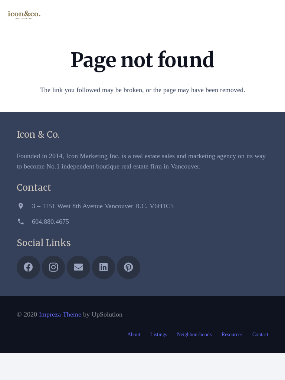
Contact (260, 334)
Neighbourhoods (194, 334)
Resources (232, 334)
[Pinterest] (271, 15)
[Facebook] (218, 15)
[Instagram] (231, 15)
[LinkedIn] (258, 15)
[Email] (245, 15)
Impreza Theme (60, 314)
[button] (202, 15)
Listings (158, 334)
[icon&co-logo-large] (24, 15)
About (133, 334)
